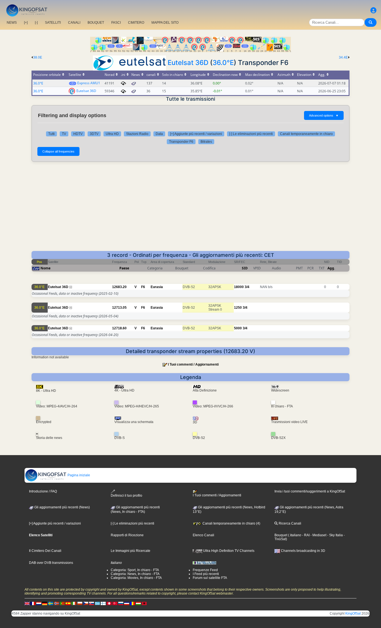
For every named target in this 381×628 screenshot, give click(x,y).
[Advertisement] (190, 209)
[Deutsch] (44, 603)
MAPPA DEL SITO (165, 23)
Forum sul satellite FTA (210, 578)
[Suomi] (103, 603)
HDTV (78, 134)
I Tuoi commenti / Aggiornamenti (193, 364)
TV (64, 134)
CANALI (74, 23)
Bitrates (206, 142)
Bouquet (280, 535)
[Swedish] (50, 603)
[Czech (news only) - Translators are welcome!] (85, 603)
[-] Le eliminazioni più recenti (251, 134)
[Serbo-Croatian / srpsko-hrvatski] (126, 603)
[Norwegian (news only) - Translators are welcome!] (56, 603)
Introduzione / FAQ (43, 491)
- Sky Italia (334, 535)
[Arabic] (109, 603)
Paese (124, 268)
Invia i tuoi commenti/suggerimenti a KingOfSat (309, 491)
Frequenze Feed (205, 570)
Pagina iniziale (78, 475)
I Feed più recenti (206, 574)
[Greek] (97, 603)
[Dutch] (38, 603)
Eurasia (157, 287)
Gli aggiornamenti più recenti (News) (61, 507)
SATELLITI (53, 23)
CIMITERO (136, 23)
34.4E (343, 57)
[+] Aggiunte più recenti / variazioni (196, 134)
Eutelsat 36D (188, 63)
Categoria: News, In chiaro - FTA (135, 574)
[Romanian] (132, 603)
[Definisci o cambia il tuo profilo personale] (373, 10)
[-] (36, 23)
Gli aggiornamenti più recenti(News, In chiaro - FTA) (135, 509)
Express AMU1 (88, 83)
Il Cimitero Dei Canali (45, 551)
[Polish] (79, 603)
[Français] (32, 603)
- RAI (305, 535)
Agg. (331, 268)
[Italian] (73, 603)
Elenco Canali (203, 535)
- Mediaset (318, 535)
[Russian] (120, 603)
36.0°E (223, 63)
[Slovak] (91, 603)
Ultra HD (112, 134)
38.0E (37, 57)
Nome (45, 268)
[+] (26, 23)
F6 (143, 287)
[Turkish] (114, 603)
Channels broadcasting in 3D (302, 551)
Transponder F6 (181, 142)
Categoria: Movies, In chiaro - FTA (136, 578)
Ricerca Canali (289, 523)
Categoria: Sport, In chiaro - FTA (135, 570)
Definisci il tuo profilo (126, 495)
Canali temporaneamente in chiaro (306, 134)
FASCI (116, 23)
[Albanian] (144, 603)
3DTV (94, 134)
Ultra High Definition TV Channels (228, 551)
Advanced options (324, 115)
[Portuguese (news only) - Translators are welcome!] (62, 603)
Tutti (51, 134)
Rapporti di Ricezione (127, 535)
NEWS (12, 23)
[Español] (68, 603)
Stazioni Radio (137, 134)
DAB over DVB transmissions (51, 563)
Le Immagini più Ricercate (130, 551)
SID (245, 268)
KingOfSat (353, 613)
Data (159, 134)
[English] (27, 603)
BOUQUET (96, 23)
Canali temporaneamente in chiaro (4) (231, 523)
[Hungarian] (138, 603)
